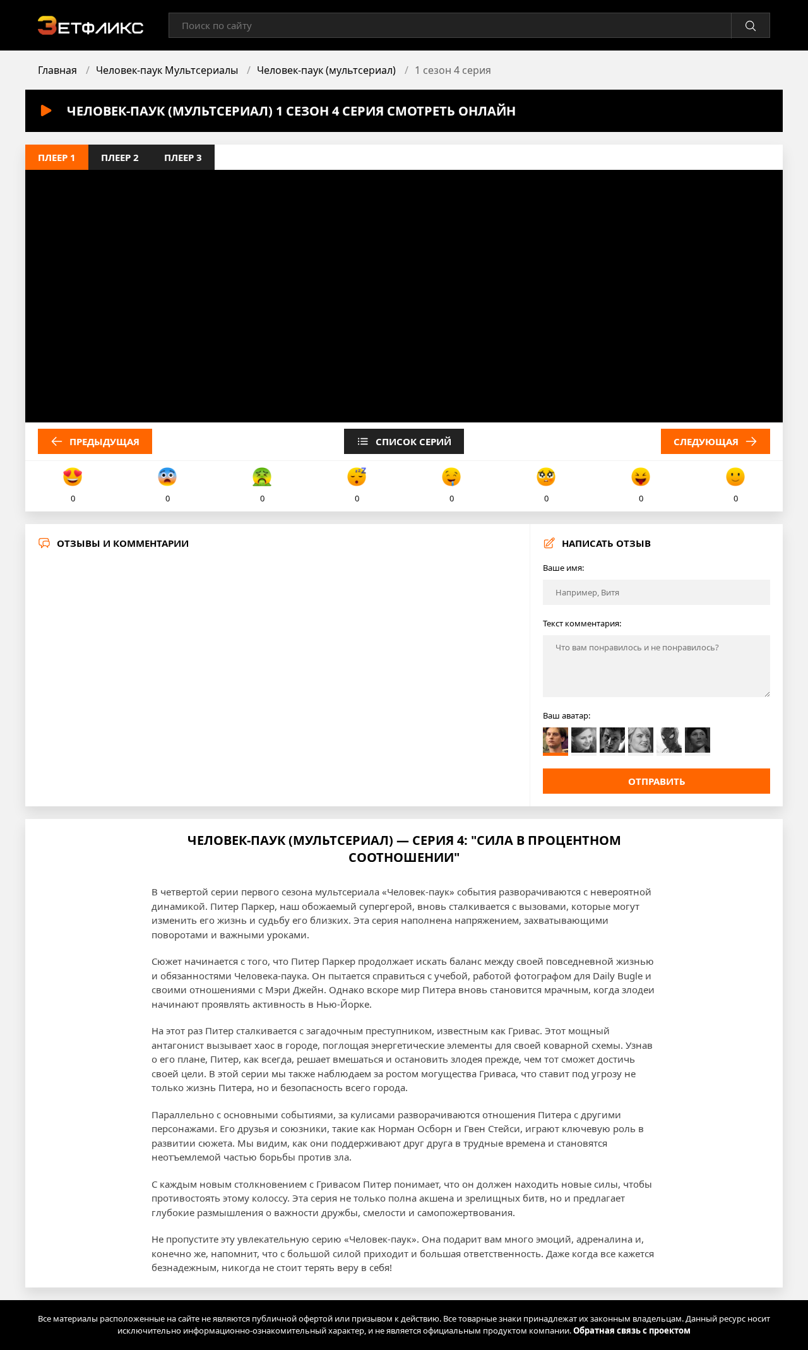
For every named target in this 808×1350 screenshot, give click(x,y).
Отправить (657, 781)
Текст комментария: (582, 623)
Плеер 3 (183, 157)
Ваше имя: (563, 567)
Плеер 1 (57, 157)
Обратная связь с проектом (632, 1330)
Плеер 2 (120, 157)
